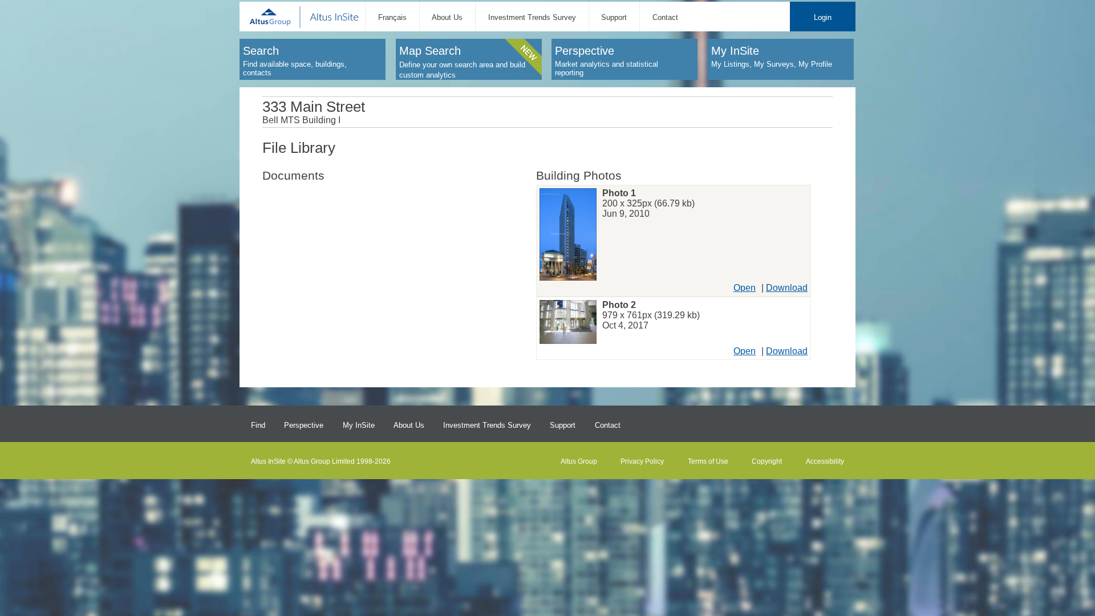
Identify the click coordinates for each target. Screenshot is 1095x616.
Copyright (767, 461)
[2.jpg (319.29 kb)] (568, 323)
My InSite (359, 425)
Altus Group (579, 461)
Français (392, 17)
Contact (665, 17)
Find (258, 425)
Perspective (303, 425)
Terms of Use (708, 461)
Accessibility (825, 461)
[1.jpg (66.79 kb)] (568, 235)
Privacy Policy (642, 461)
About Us (447, 17)
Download (787, 288)
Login (823, 17)
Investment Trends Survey (532, 17)
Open (744, 288)
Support (614, 17)
